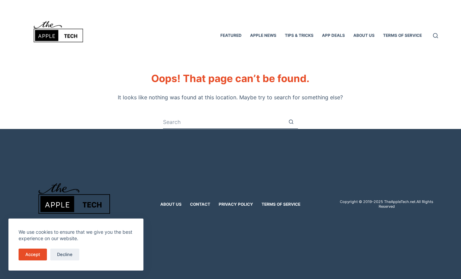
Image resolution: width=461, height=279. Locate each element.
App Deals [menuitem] (333, 35)
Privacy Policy (236, 204)
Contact (200, 204)
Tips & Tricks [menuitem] (299, 35)
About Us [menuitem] (364, 35)
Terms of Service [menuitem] (402, 35)
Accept (32, 254)
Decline (65, 254)
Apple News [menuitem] (263, 35)
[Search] (435, 35)
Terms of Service (281, 204)
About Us (171, 204)
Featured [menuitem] (231, 35)
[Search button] (291, 122)
